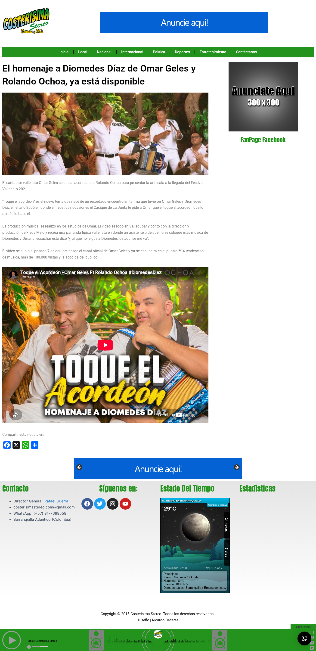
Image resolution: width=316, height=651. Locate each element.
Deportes (182, 52)
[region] (158, 468)
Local (82, 52)
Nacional (104, 52)
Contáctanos (246, 52)
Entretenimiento (213, 52)
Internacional (132, 52)
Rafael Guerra (56, 501)
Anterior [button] (79, 467)
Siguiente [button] (236, 467)
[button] (304, 638)
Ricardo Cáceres (165, 620)
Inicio (63, 52)
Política (159, 52)
